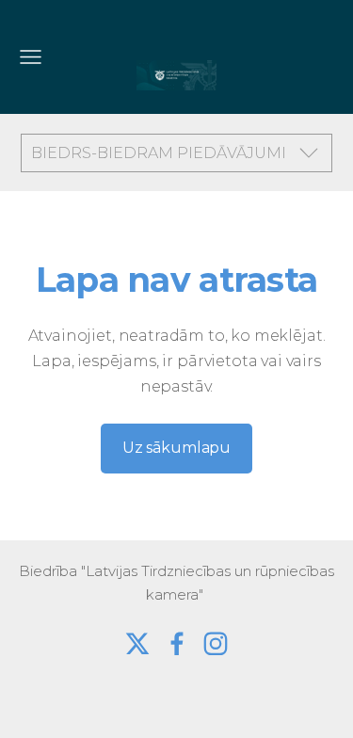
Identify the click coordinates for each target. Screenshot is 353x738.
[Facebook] (177, 644)
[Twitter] (137, 644)
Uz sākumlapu (176, 448)
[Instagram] (215, 644)
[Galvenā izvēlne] (30, 57)
